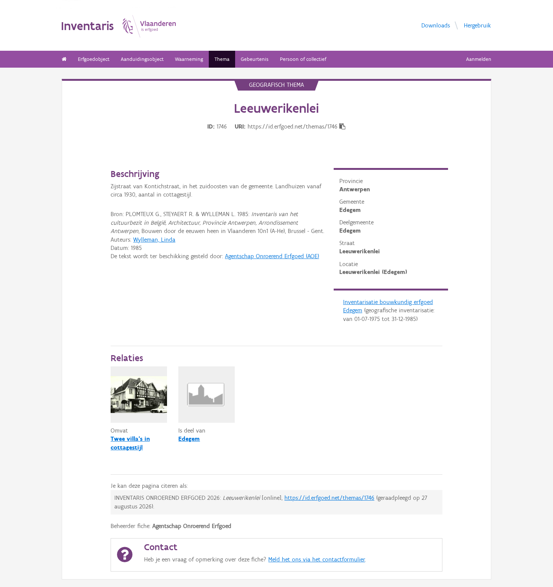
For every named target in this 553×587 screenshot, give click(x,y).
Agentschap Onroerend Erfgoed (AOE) (272, 256)
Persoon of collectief (303, 59)
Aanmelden (478, 59)
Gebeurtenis (255, 59)
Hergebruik (477, 25)
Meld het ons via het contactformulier (316, 559)
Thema (221, 59)
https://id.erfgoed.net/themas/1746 (329, 497)
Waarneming (189, 59)
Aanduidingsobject (142, 59)
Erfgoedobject (93, 59)
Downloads (435, 25)
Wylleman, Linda (154, 239)
